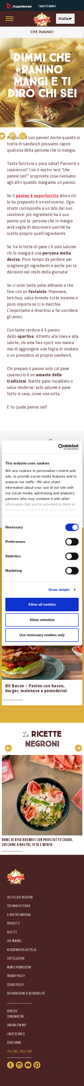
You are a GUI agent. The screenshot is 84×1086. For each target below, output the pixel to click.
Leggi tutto (42, 652)
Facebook (10, 1065)
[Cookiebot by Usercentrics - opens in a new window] (59, 447)
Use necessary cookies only (42, 635)
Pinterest (36, 1065)
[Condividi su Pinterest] (12, 136)
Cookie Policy (15, 985)
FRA (29, 1051)
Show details (59, 590)
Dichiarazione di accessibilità (26, 993)
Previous (7, 747)
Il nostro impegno (19, 915)
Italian (64, 18)
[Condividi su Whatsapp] (23, 136)
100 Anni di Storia (18, 906)
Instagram (19, 1065)
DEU (22, 1051)
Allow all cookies (42, 604)
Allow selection (42, 620)
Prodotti (13, 923)
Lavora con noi (16, 1025)
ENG (15, 1051)
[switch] (72, 541)
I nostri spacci (16, 1034)
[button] (66, 19)
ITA (9, 1051)
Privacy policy (16, 976)
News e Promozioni (19, 967)
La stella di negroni (20, 897)
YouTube (28, 1065)
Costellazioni (16, 958)
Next (77, 747)
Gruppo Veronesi (19, 5)
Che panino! (14, 941)
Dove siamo (14, 1042)
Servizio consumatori (15, 1013)
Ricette (12, 932)
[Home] (42, 19)
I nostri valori (47, 6)
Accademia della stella (21, 950)
